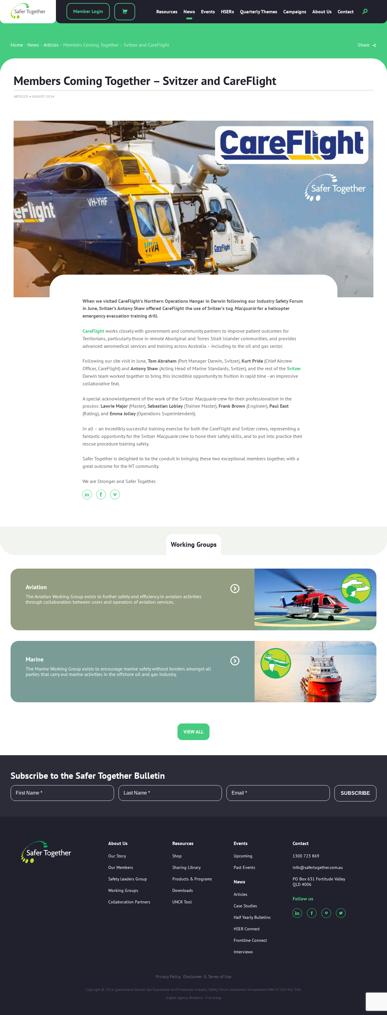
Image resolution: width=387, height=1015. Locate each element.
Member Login (88, 11)
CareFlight (93, 331)
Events (208, 12)
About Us (322, 12)
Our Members (120, 867)
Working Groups (193, 544)
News (189, 12)
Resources (166, 12)
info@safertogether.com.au (318, 867)
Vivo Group (213, 997)
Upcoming (243, 856)
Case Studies (245, 906)
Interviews (243, 952)
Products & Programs (192, 879)
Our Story (117, 856)
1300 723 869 (306, 856)
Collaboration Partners (129, 902)
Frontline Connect (250, 940)
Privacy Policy (168, 976)
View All (193, 732)
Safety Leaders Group (127, 879)
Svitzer (294, 368)
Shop (177, 856)
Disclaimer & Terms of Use (207, 976)
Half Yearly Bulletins (252, 917)
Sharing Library (186, 867)
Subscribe (355, 793)
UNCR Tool (182, 902)
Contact (346, 12)
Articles (51, 45)
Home (17, 45)
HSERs (227, 12)
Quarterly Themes (258, 12)
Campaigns (294, 12)
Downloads (182, 890)
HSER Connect (247, 929)
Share (364, 45)
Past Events (244, 867)
